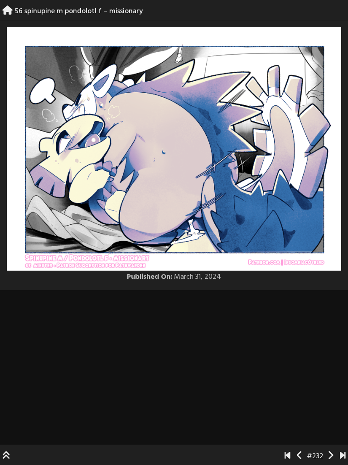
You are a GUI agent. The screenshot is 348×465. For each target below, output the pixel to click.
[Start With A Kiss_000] (287, 456)
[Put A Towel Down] (343, 456)
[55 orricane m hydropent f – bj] (300, 456)
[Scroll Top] (6, 456)
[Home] (7, 11)
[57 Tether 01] (330, 456)
